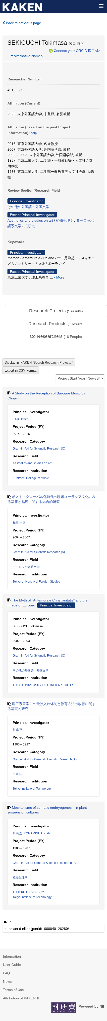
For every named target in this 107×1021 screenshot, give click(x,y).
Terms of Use (13, 990)
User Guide (12, 965)
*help (96, 50)
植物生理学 (64, 220)
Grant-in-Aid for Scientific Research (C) (39, 448)
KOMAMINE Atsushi (37, 833)
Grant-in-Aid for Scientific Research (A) (39, 552)
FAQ (6, 973)
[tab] (56, 311)
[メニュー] (101, 5)
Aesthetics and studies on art (30, 220)
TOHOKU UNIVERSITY (28, 892)
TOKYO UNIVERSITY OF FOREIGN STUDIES (43, 685)
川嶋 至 (17, 730)
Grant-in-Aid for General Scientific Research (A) (45, 759)
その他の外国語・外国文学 (28, 207)
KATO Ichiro (21, 419)
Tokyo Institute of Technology (32, 788)
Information (12, 956)
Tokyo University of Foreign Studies (36, 581)
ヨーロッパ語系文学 (26, 567)
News (7, 982)
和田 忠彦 (19, 523)
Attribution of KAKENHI (21, 998)
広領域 (29, 226)
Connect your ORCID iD (72, 50)
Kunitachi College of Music (31, 478)
